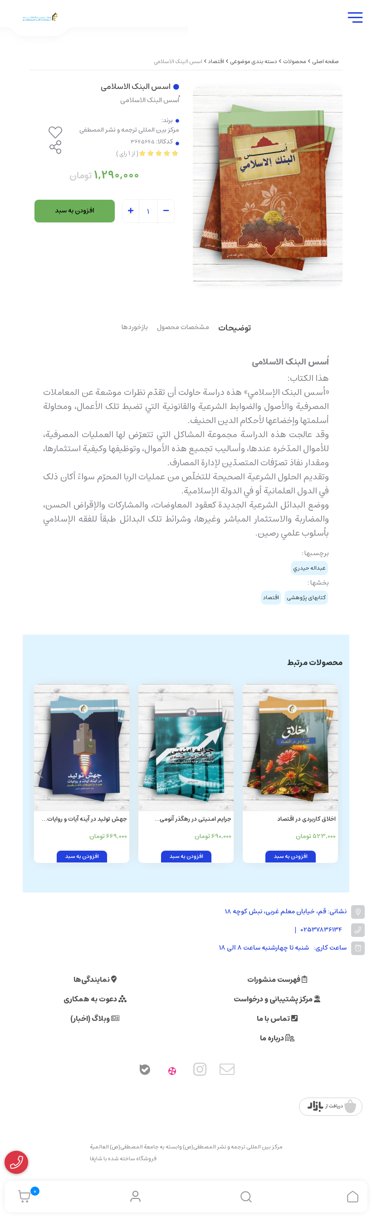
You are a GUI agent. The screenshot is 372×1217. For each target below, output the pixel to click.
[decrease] (166, 211)
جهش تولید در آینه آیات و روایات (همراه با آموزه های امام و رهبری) (86, 819)
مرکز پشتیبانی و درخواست (274, 999)
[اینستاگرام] (200, 1071)
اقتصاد (216, 61)
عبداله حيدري (309, 568)
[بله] (145, 1071)
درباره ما (272, 1038)
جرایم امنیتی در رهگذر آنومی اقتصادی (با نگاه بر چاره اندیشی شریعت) (193, 819)
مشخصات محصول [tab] (183, 327)
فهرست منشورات (274, 979)
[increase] (130, 211)
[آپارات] (172, 1071)
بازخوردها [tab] (135, 327)
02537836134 (321, 930)
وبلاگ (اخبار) (90, 1018)
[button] (40, 773)
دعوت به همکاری (91, 999)
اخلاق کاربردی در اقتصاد (306, 819)
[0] (22, 1196)
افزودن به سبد (74, 210)
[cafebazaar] (332, 1107)
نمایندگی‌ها (92, 979)
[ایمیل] (227, 1071)
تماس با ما (274, 1018)
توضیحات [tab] (234, 328)
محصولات (294, 61)
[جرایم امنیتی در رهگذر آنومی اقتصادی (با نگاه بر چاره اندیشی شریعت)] (186, 747)
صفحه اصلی (325, 61)
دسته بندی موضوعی (253, 61)
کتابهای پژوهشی (306, 597)
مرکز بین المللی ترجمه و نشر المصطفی (129, 130)
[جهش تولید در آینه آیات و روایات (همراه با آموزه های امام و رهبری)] (81, 747)
